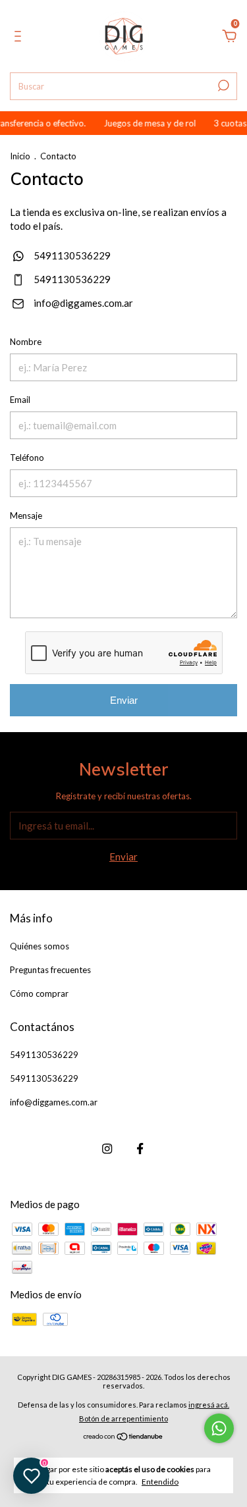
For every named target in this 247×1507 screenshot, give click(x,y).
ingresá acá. (208, 1404)
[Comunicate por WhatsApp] (219, 1428)
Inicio (20, 156)
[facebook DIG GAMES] (140, 1148)
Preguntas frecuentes (50, 970)
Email (20, 399)
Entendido (160, 1482)
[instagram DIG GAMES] (107, 1148)
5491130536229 (71, 255)
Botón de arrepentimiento (123, 1418)
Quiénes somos (39, 946)
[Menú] (20, 37)
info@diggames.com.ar (83, 303)
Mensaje (26, 515)
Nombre (25, 341)
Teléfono (27, 457)
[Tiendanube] (123, 1437)
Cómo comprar (39, 993)
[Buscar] (222, 85)
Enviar (124, 700)
